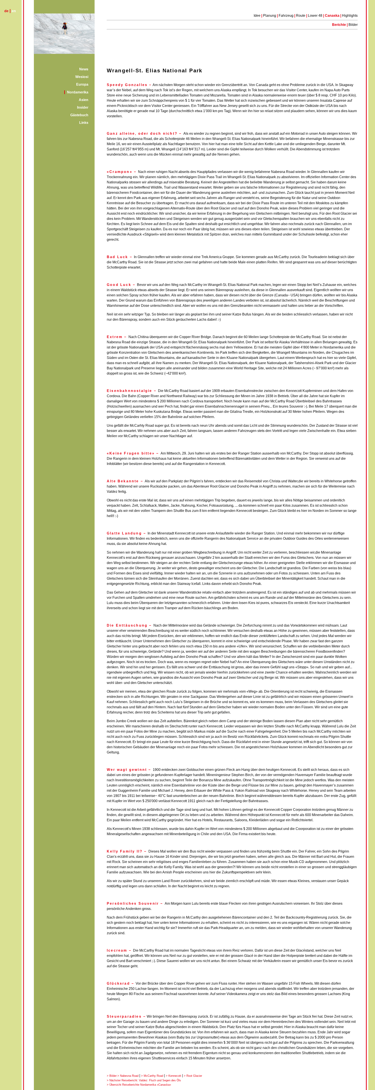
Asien (83, 100)
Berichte (339, 25)
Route (300, 15)
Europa (82, 84)
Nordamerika (77, 92)
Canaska (332, 15)
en (14, 11)
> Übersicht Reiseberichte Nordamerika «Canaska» (139, 1084)
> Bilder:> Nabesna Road (122, 1075)
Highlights (350, 15)
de (6, 11)
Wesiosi (81, 77)
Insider (82, 107)
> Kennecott (173, 1075)
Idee (257, 15)
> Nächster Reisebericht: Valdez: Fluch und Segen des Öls (144, 1080)
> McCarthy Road (152, 1075)
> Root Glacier (193, 1075)
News (83, 69)
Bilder (353, 25)
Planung (269, 15)
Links (83, 122)
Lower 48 (315, 15)
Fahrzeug (286, 15)
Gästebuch (79, 115)
